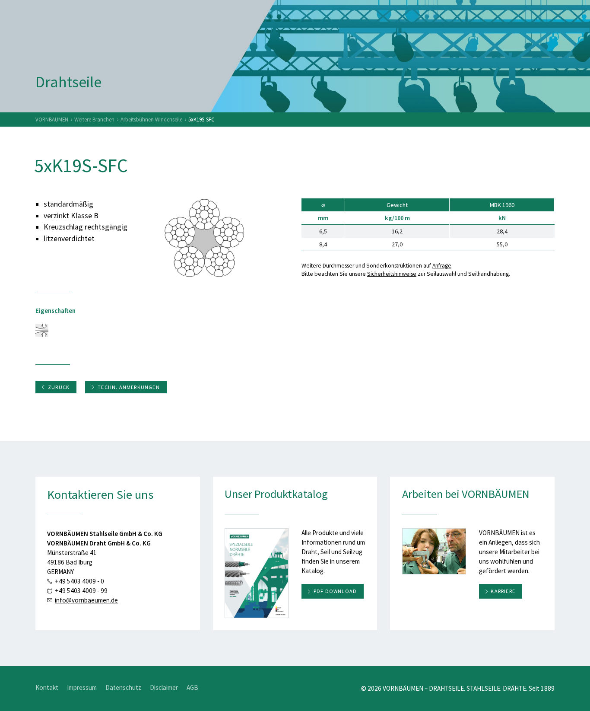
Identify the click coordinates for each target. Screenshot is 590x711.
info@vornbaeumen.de (86, 600)
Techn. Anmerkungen (129, 387)
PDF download (335, 591)
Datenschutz (123, 687)
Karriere (503, 591)
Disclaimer (164, 687)
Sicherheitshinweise (391, 273)
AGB (192, 687)
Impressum (82, 687)
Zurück (59, 387)
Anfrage (441, 265)
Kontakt (46, 687)
